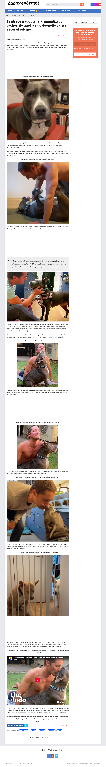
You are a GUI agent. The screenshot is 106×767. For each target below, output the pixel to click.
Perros (23, 15)
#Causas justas (24, 730)
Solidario (66, 11)
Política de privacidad (95, 763)
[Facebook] (49, 756)
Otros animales (49, 11)
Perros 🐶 (21, 11)
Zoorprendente (8, 763)
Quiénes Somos (84, 763)
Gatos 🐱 (33, 11)
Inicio (9, 11)
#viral (10, 733)
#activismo (51, 730)
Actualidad (81, 11)
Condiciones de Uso (72, 763)
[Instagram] (52, 756)
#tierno (59, 730)
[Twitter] (56, 756)
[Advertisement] (38, 64)
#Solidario (42, 730)
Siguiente (62, 35)
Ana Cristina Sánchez (14, 39)
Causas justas (14, 15)
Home (6, 15)
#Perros (34, 730)
